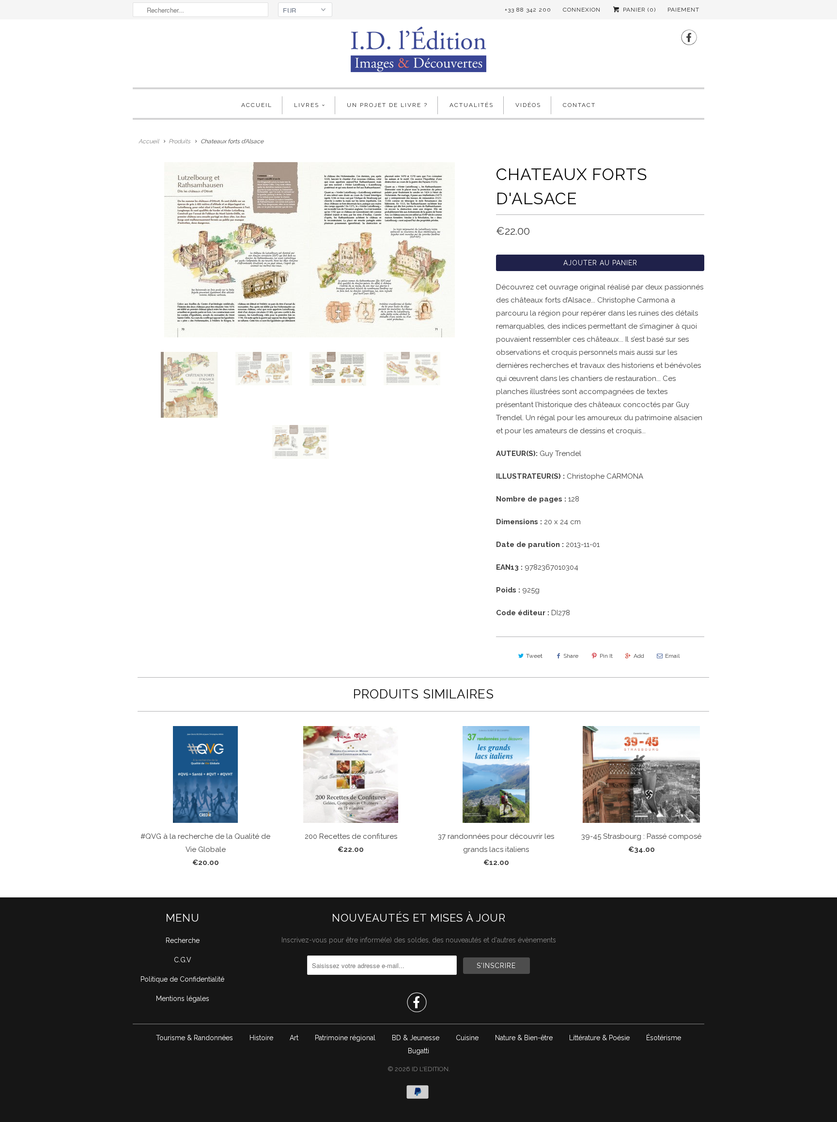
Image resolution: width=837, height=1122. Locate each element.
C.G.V (182, 960)
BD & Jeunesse (415, 1038)
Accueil (256, 105)
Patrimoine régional (345, 1038)
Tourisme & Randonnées (194, 1038)
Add (639, 655)
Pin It (606, 655)
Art (294, 1038)
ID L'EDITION (430, 1069)
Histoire (261, 1038)
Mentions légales (182, 998)
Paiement (683, 9)
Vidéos (528, 105)
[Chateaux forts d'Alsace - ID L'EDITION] (309, 249)
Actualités (472, 105)
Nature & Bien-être (524, 1038)
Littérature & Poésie (599, 1038)
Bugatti (418, 1051)
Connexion (582, 9)
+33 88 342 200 (528, 9)
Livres (306, 105)
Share (570, 655)
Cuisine (467, 1038)
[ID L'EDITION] (418, 52)
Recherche (183, 940)
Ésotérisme (663, 1038)
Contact (579, 105)
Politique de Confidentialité (182, 979)
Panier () (638, 9)
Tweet (534, 655)
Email (672, 655)
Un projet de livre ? (387, 105)
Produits (179, 141)
